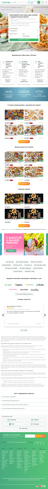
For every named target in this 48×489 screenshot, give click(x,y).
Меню (25, 448)
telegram (35, 444)
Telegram (36, 419)
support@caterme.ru (22, 442)
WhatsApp (13, 419)
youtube (43, 444)
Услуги (33, 448)
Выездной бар (35, 464)
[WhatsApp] (30, 3)
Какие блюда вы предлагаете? (11, 400)
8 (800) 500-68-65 (32, 1)
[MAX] (32, 3)
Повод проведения (14, 28)
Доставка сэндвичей (25, 268)
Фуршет (11, 448)
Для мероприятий (42, 449)
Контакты (44, 478)
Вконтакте (24, 428)
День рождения (43, 452)
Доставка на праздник (11, 268)
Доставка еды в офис (40, 265)
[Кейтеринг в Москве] (6, 2)
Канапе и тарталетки (36, 261)
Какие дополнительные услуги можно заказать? (16, 404)
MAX (13, 424)
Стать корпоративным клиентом (24, 294)
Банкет (3, 448)
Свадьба (41, 458)
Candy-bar (34, 463)
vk (41, 444)
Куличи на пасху (17, 265)
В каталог (20, 249)
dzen (38, 444)
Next (46, 244)
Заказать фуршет (38, 268)
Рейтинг (26, 478)
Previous (1, 244)
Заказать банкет (18, 271)
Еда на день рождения (22, 261)
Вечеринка (42, 461)
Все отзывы (24, 330)
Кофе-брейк (34, 458)
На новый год (28, 265)
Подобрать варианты (24, 39)
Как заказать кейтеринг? (9, 396)
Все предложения (24, 141)
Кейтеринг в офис (29, 271)
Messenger (36, 424)
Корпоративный (6, 265)
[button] (24, 266)
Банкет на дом (5, 452)
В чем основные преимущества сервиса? (14, 408)
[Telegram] (28, 3)
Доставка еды (10, 261)
